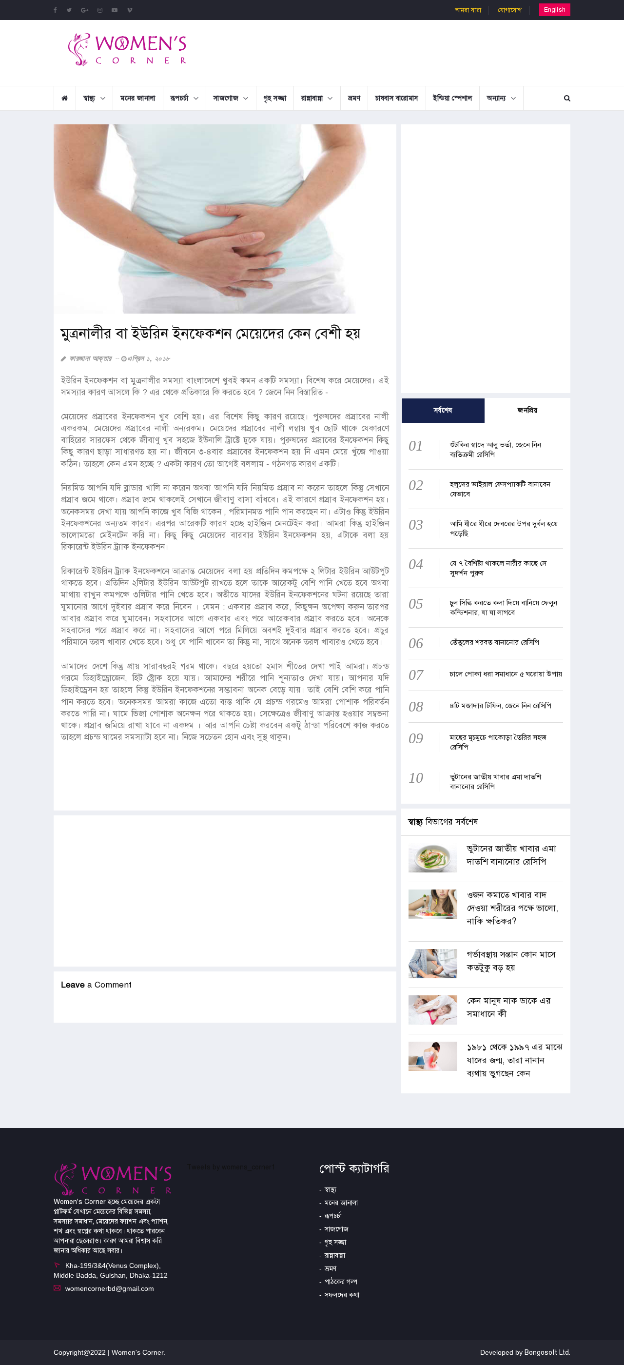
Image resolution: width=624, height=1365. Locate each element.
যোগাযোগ (510, 10)
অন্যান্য (496, 98)
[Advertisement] (391, 52)
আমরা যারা (468, 10)
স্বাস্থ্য (89, 98)
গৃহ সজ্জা (275, 98)
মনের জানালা (138, 98)
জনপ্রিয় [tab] (527, 410)
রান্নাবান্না (312, 98)
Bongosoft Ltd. (547, 1352)
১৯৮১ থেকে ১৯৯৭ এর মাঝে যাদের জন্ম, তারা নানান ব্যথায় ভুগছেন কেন (514, 1060)
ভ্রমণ (354, 98)
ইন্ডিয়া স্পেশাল (452, 98)
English (555, 10)
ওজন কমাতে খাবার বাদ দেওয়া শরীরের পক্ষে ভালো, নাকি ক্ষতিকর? (512, 908)
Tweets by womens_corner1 (231, 1167)
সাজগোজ (226, 98)
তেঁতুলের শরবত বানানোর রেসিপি (494, 642)
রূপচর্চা (180, 98)
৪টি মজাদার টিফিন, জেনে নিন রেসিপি (500, 705)
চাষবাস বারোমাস (396, 98)
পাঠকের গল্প (341, 1282)
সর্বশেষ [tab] (443, 410)
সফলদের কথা (342, 1295)
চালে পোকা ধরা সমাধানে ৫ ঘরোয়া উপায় (506, 674)
